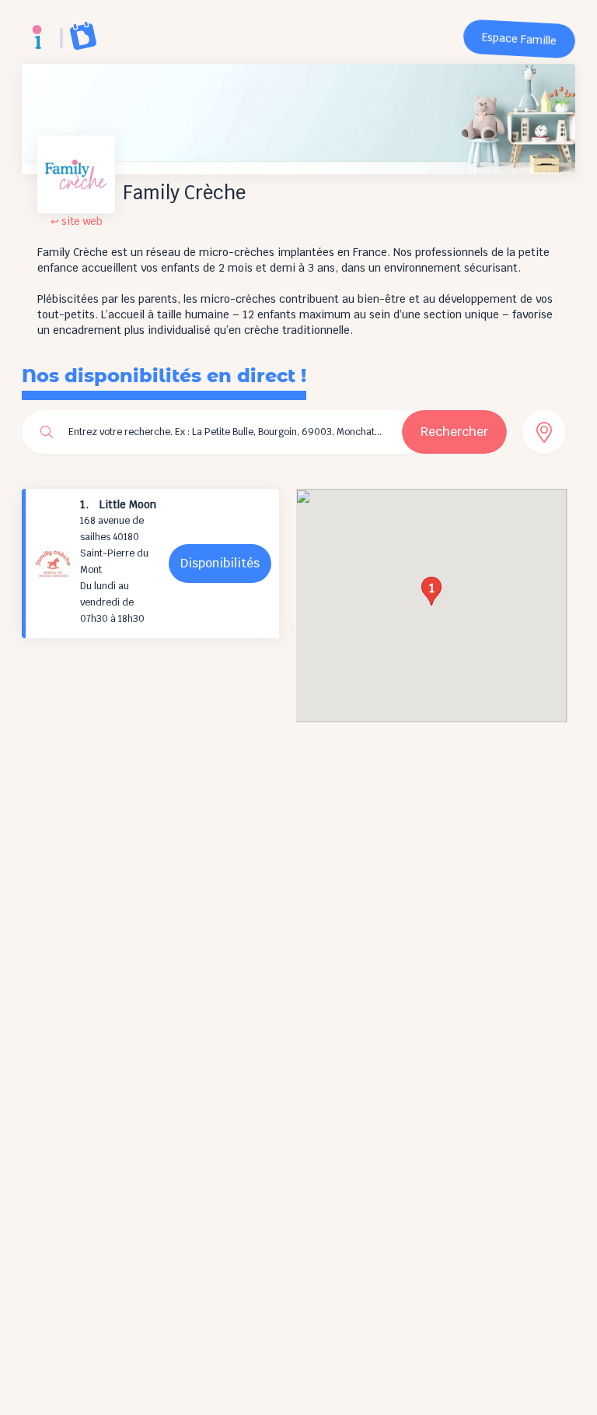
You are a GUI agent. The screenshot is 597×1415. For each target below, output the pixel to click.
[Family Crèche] (37, 37)
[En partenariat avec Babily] (83, 36)
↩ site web (77, 221)
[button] (431, 591)
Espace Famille (519, 39)
